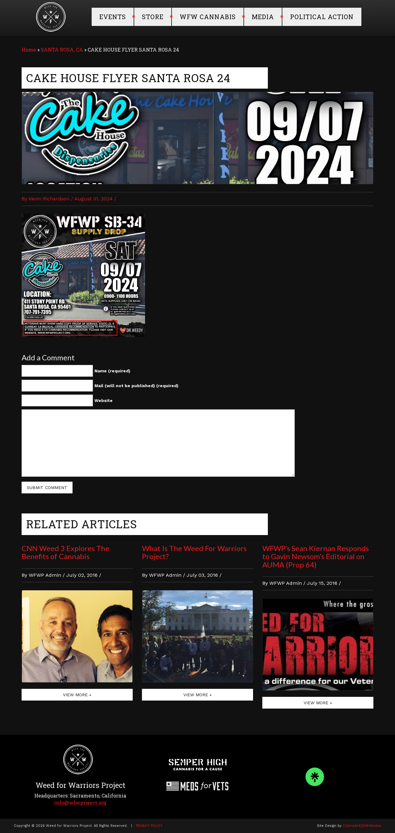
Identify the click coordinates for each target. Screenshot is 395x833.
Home (29, 49)
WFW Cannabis (208, 17)
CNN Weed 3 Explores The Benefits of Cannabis (65, 552)
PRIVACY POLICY (149, 826)
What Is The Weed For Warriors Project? (194, 552)
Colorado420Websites (362, 826)
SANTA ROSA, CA (62, 49)
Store (153, 17)
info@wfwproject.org (80, 802)
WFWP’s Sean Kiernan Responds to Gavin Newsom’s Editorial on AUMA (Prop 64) (315, 556)
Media (263, 17)
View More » (77, 694)
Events (112, 17)
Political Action (322, 17)
